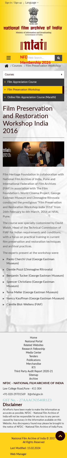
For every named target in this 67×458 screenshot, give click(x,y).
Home (33, 338)
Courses (17, 65)
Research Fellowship (33, 349)
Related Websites (33, 345)
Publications (34, 360)
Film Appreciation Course (21, 82)
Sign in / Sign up (13, 3)
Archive (33, 379)
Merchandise (33, 364)
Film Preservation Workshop (43, 65)
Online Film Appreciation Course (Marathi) (31, 97)
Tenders (33, 356)
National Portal (33, 341)
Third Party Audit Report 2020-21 (33, 371)
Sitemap (33, 375)
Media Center (33, 352)
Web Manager (18, 454)
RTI (34, 367)
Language (31, 2)
